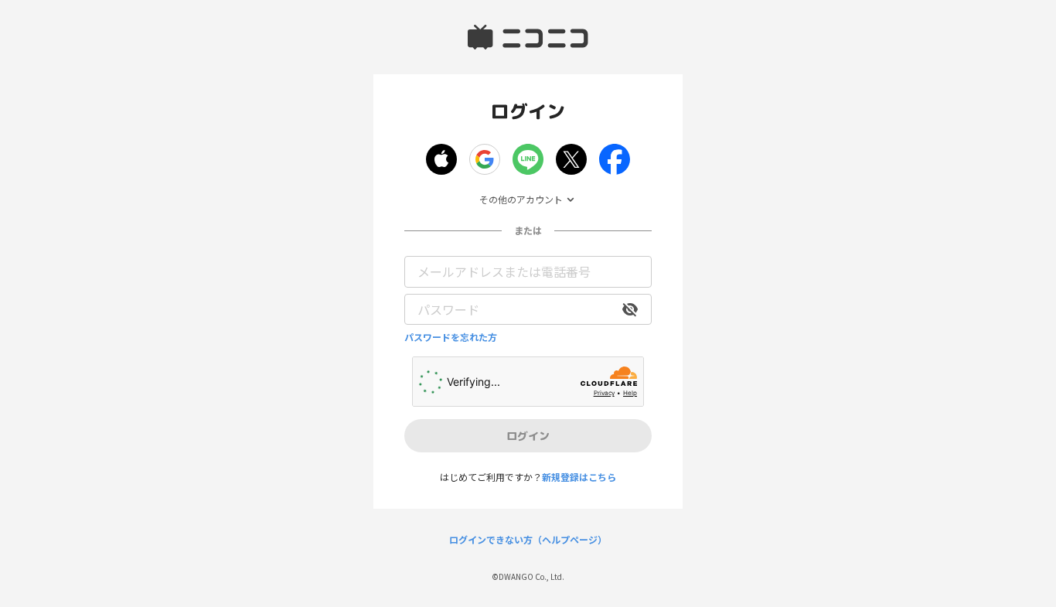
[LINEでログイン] (528, 159)
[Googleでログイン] (484, 159)
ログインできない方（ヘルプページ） (528, 540)
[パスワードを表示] (630, 309)
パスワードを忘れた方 (450, 337)
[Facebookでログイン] (614, 159)
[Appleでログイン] (441, 159)
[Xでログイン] (571, 159)
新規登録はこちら (579, 476)
